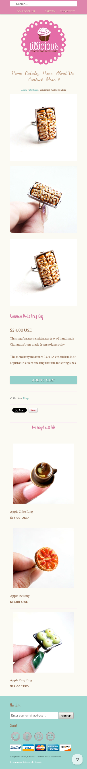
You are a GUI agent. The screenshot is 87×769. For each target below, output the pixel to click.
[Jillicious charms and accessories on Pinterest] (39, 741)
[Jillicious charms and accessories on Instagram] (50, 741)
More (53, 79)
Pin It (33, 410)
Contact (35, 79)
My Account (26, 11)
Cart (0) (50, 11)
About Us (65, 73)
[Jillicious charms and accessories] (43, 43)
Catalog (32, 73)
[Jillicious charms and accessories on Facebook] (27, 741)
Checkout (67, 11)
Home (17, 73)
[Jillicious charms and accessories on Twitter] (16, 741)
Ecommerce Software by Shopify (26, 761)
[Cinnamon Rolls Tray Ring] (43, 128)
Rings (26, 398)
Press (48, 73)
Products (33, 89)
